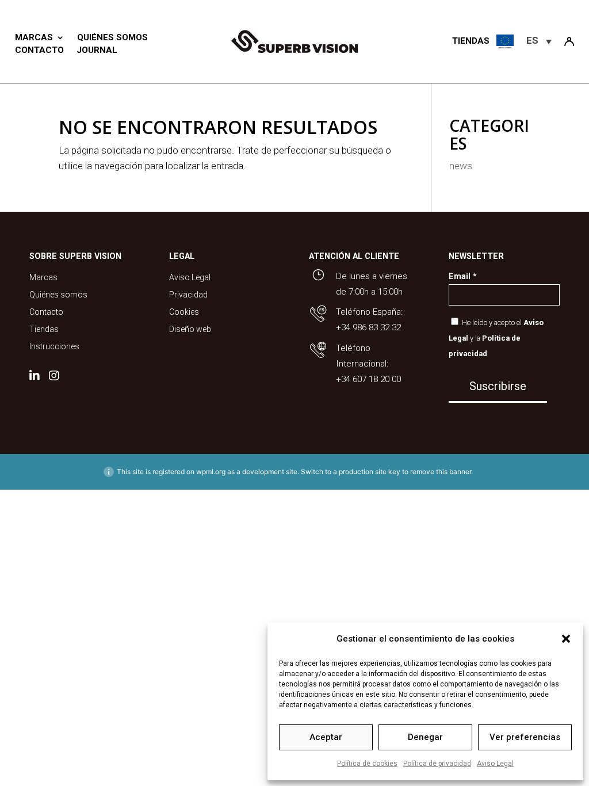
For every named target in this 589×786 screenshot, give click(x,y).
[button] (566, 638)
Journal (97, 50)
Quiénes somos (112, 37)
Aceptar (325, 737)
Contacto (39, 50)
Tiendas (44, 329)
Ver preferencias (524, 737)
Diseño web (190, 329)
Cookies (184, 312)
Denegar (425, 737)
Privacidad (188, 295)
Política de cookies (367, 764)
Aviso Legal (495, 764)
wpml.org (210, 471)
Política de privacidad (437, 764)
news (460, 165)
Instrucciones (54, 346)
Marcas (34, 37)
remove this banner (440, 471)
